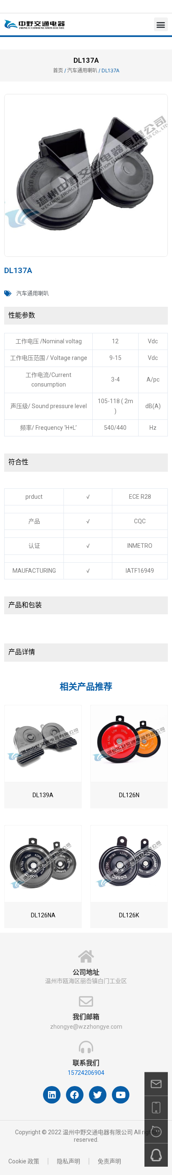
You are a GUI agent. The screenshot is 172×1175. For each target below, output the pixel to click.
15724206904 (86, 1072)
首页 (58, 70)
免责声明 (109, 1161)
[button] (161, 24)
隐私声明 (68, 1161)
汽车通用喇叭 (82, 70)
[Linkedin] (52, 1095)
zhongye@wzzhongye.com (86, 1026)
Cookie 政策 (23, 1161)
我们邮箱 (86, 1017)
